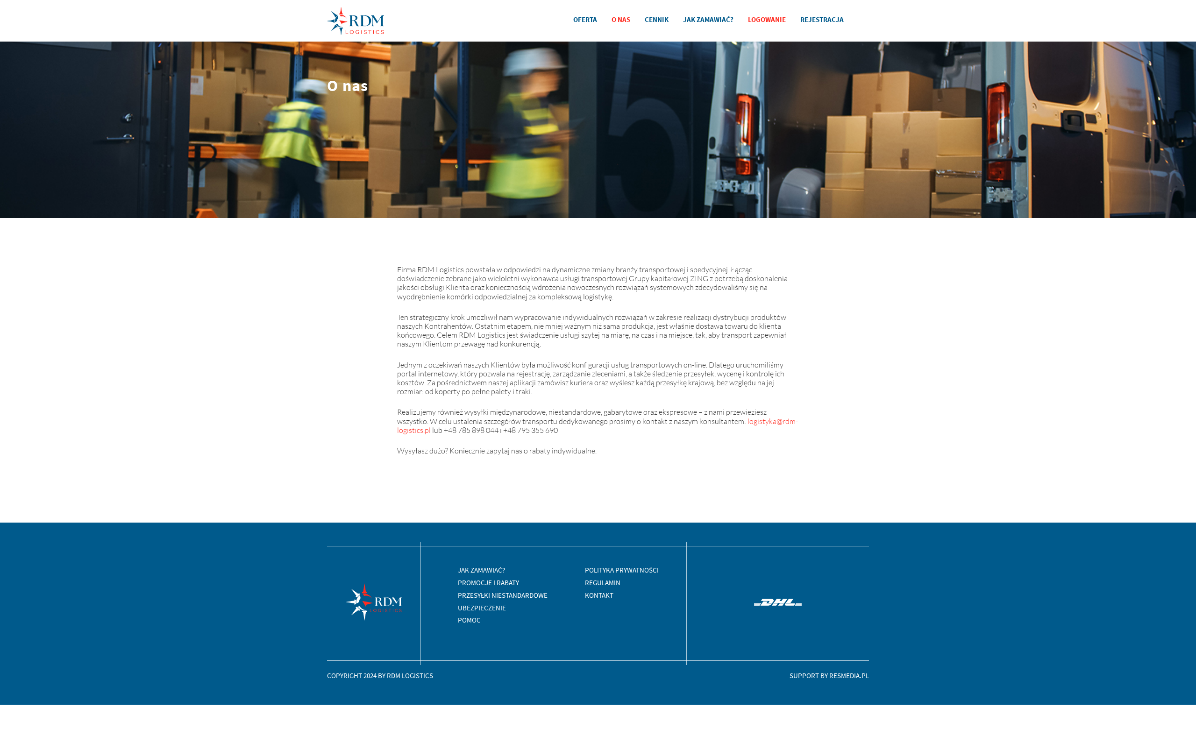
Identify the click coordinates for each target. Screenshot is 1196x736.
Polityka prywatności (622, 570)
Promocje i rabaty (488, 582)
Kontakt (599, 595)
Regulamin (602, 582)
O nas (621, 19)
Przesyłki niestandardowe (503, 595)
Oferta (585, 19)
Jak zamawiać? (708, 19)
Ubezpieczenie (482, 607)
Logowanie (767, 19)
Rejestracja (822, 19)
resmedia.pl (849, 675)
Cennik (657, 19)
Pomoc (469, 620)
